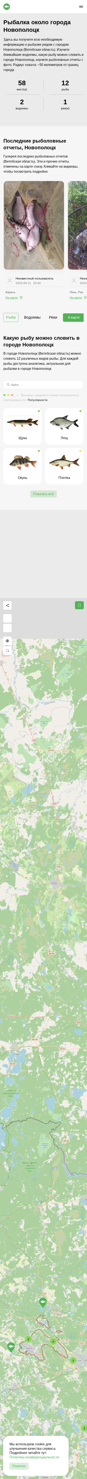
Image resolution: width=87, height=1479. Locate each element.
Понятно (19, 1466)
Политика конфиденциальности (34, 1457)
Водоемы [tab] (32, 317)
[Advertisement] (43, 553)
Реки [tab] (53, 317)
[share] (7, 605)
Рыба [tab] (11, 317)
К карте (74, 317)
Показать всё (43, 494)
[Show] (43, 1302)
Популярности (38, 400)
